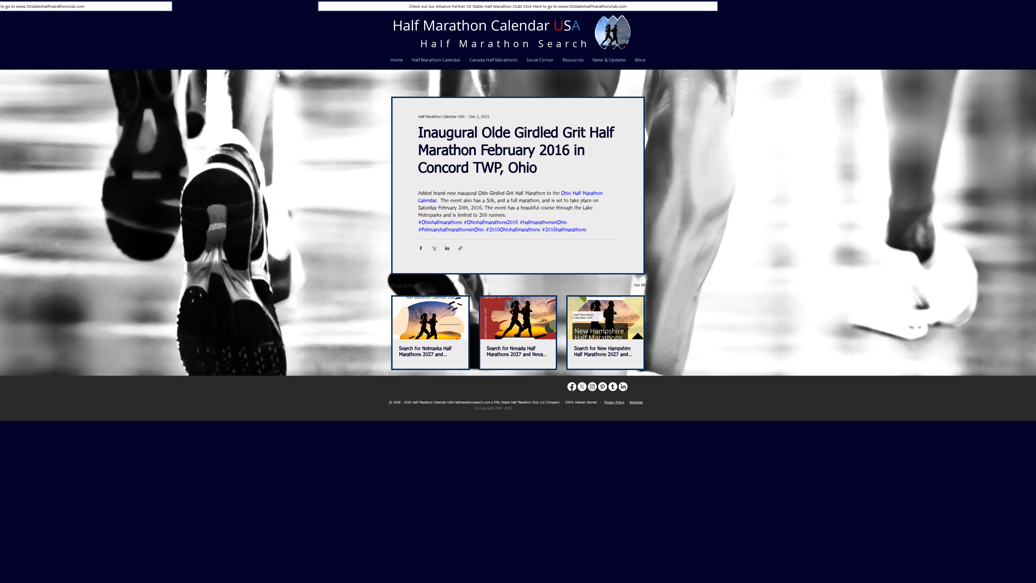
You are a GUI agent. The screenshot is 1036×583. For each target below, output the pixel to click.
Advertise (636, 402)
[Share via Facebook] (420, 248)
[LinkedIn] (623, 386)
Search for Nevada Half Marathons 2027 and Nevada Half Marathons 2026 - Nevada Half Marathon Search (517, 352)
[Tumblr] (612, 386)
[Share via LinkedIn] (447, 248)
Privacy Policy (614, 402)
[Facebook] (571, 386)
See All (639, 285)
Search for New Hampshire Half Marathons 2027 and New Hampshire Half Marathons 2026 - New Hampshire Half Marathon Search (602, 352)
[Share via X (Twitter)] (434, 248)
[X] (582, 386)
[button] (637, 72)
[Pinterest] (602, 386)
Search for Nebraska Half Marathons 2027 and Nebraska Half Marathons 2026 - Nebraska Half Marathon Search (425, 352)
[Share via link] (460, 248)
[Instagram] (592, 386)
